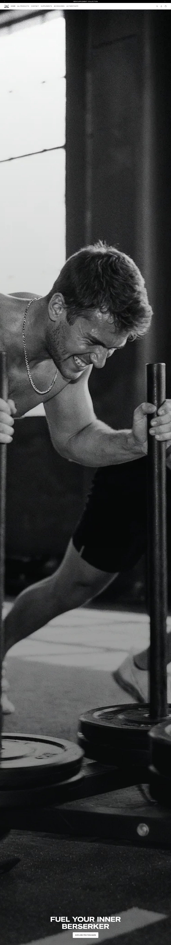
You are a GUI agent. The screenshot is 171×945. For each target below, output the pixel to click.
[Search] (157, 6)
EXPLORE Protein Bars (85, 935)
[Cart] (165, 6)
